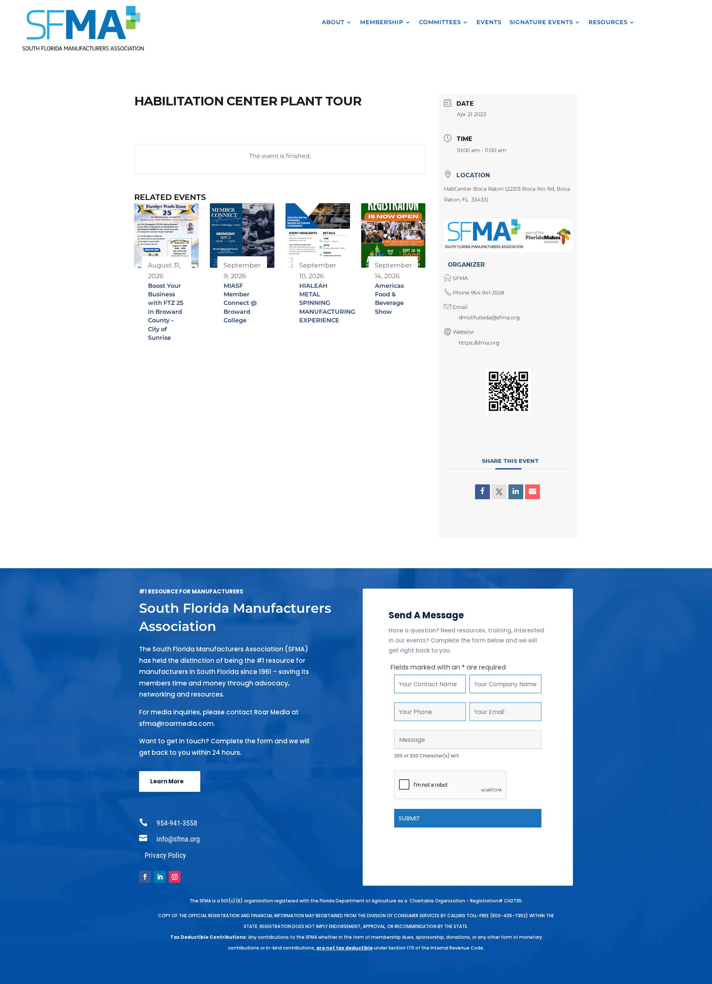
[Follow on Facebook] (145, 877)
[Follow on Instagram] (175, 877)
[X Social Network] (499, 491)
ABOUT (333, 23)
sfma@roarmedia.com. (177, 723)
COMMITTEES (440, 23)
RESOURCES (608, 23)
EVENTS (489, 23)
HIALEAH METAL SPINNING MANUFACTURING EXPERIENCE (327, 303)
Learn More (167, 781)
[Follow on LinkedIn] (160, 877)
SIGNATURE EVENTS (541, 23)
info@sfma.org (178, 839)
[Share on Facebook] (482, 491)
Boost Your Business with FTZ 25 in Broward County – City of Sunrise (165, 311)
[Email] (532, 491)
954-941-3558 (487, 292)
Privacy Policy (165, 855)
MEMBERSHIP (381, 23)
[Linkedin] (515, 491)
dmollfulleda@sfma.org (489, 317)
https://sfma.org (479, 342)
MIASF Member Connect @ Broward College (240, 303)
